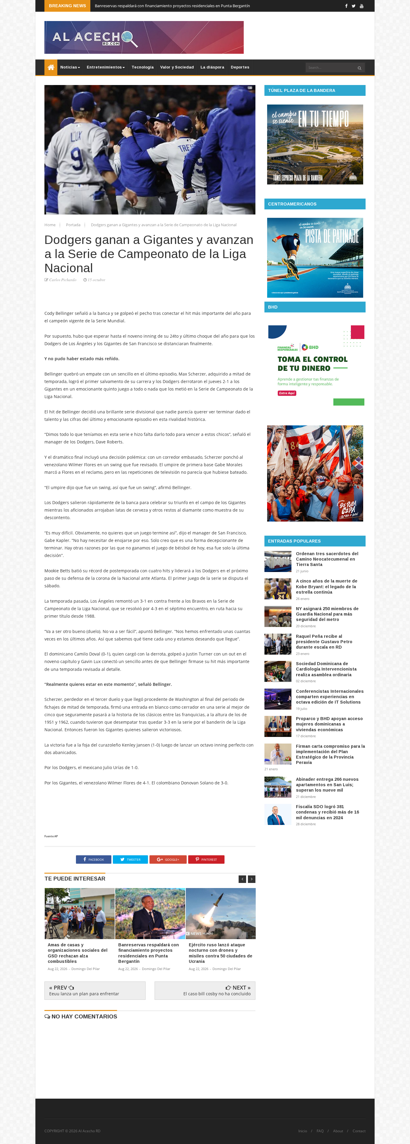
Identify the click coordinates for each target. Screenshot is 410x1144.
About (338, 1131)
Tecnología (142, 67)
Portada (73, 224)
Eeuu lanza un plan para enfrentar (84, 993)
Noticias (68, 67)
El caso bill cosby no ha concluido (217, 993)
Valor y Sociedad (177, 67)
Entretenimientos (104, 67)
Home (50, 224)
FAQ (320, 1131)
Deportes (240, 67)
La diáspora (212, 67)
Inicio (302, 1131)
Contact (359, 1131)
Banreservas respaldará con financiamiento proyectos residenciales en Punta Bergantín (172, 5)
